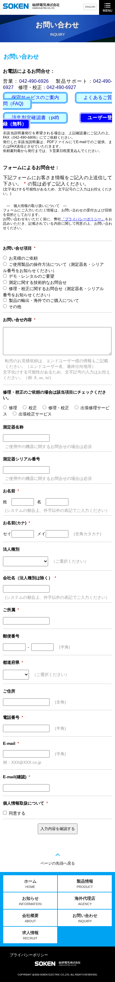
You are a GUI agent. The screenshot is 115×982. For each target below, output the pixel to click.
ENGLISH (90, 7)
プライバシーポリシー (29, 955)
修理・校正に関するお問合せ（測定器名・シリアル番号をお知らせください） (53, 291)
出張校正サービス (35, 414)
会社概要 (30, 918)
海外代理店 (85, 901)
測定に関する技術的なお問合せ (38, 282)
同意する (17, 813)
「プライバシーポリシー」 (83, 219)
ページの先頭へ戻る (57, 863)
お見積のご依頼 (23, 258)
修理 (13, 407)
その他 (15, 306)
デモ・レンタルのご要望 (31, 276)
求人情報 (30, 935)
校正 (33, 407)
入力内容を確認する (57, 828)
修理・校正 (58, 407)
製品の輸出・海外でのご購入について (44, 300)
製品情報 (85, 884)
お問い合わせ (85, 918)
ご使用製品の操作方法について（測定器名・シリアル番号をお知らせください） (53, 267)
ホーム (30, 884)
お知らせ (30, 901)
